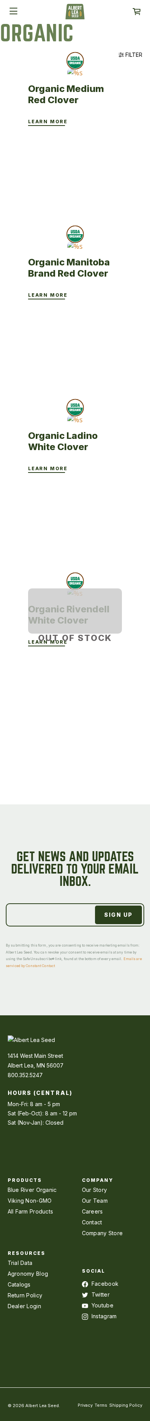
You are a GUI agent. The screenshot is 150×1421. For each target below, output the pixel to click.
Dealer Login (24, 1306)
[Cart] (136, 11)
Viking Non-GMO (30, 1200)
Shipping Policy (125, 1405)
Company (98, 1180)
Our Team (95, 1200)
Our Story (94, 1189)
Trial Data (20, 1263)
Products (25, 1180)
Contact (92, 1222)
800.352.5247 (25, 1075)
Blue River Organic (32, 1189)
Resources (27, 1253)
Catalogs (19, 1284)
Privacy (85, 1405)
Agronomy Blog (28, 1273)
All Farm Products (30, 1211)
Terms (101, 1405)
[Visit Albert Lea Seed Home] (75, 14)
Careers (92, 1211)
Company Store (102, 1233)
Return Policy (25, 1295)
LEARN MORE (48, 121)
